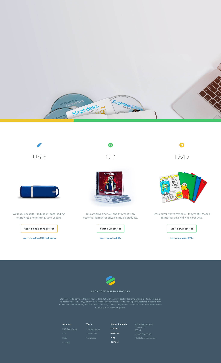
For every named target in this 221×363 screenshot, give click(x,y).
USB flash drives (69, 329)
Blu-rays (66, 342)
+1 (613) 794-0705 (143, 334)
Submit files (91, 333)
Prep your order (93, 329)
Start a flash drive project (39, 228)
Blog (112, 337)
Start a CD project (110, 228)
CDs (64, 333)
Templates (91, 338)
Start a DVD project (181, 228)
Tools (89, 324)
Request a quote (118, 324)
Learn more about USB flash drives (39, 238)
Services (66, 324)
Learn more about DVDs (181, 238)
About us (115, 333)
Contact (114, 342)
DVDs (64, 338)
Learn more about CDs (110, 238)
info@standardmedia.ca (146, 338)
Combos (114, 328)
